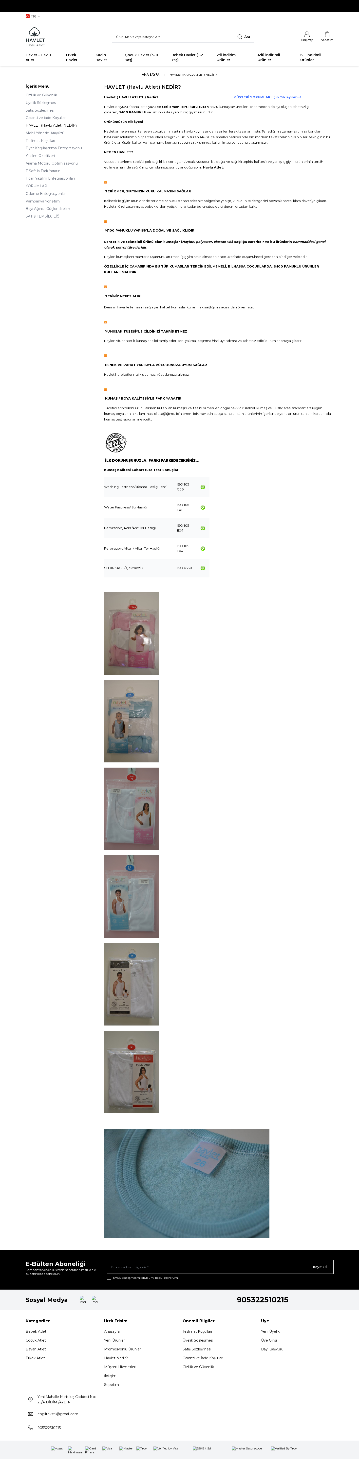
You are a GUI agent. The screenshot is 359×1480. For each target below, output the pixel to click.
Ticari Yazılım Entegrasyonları (50, 178)
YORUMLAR (36, 186)
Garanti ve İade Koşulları (46, 118)
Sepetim (111, 1384)
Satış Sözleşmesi (40, 110)
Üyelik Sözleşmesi (41, 103)
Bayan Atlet (36, 1349)
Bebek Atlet (36, 1331)
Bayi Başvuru (272, 1349)
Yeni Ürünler (114, 1340)
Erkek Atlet (35, 1358)
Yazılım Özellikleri (40, 155)
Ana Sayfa (150, 74)
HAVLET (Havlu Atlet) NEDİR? (51, 125)
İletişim (110, 1376)
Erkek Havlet (71, 57)
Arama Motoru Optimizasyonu (52, 163)
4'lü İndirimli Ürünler (269, 57)
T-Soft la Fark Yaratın (43, 171)
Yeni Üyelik (270, 1331)
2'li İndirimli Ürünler (227, 57)
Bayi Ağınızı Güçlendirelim (48, 208)
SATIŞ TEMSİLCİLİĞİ (43, 216)
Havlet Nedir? (116, 1358)
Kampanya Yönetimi (43, 201)
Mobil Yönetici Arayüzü (45, 133)
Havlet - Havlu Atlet (38, 57)
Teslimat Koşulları (40, 140)
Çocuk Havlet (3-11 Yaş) (141, 57)
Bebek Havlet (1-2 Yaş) (187, 57)
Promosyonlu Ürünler (122, 1349)
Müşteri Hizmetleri (120, 1367)
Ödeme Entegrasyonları (46, 193)
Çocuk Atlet (36, 1340)
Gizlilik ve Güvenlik (41, 95)
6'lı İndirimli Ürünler (310, 57)
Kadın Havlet (101, 57)
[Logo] (55, 37)
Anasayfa (112, 1331)
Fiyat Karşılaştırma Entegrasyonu (54, 148)
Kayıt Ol (320, 1267)
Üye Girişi (269, 1340)
